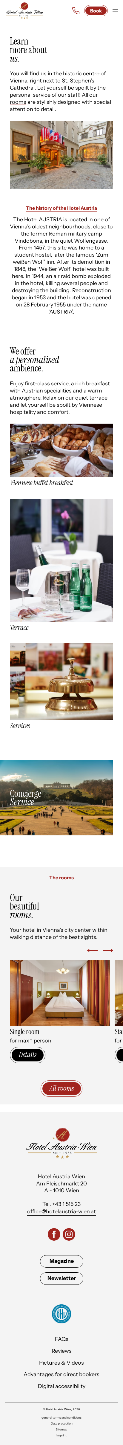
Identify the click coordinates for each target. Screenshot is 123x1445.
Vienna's (20, 226)
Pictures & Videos (61, 1363)
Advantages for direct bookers (61, 1374)
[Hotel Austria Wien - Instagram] (69, 1235)
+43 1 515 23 (66, 1204)
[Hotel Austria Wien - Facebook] (54, 1235)
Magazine (62, 1261)
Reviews (62, 1351)
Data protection (62, 1423)
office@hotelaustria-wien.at (61, 1211)
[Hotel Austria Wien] (24, 10)
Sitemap (61, 1429)
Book (96, 11)
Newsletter (61, 1278)
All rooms (62, 1088)
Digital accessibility (61, 1386)
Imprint (61, 1435)
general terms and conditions (61, 1417)
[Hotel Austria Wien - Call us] (75, 10)
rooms (18, 102)
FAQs (61, 1339)
